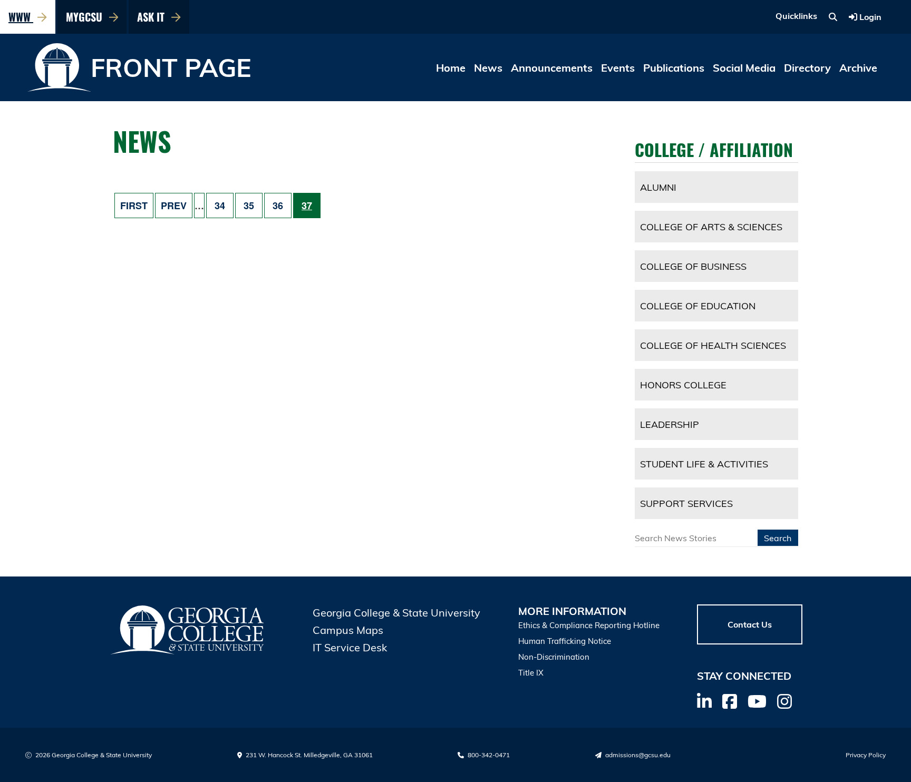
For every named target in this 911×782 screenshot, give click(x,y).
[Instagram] (784, 701)
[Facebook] (729, 701)
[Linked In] (704, 701)
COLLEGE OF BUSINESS (693, 266)
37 (307, 205)
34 (220, 205)
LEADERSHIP (669, 424)
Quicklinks (796, 16)
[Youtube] (757, 701)
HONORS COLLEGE (683, 384)
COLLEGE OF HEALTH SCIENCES (713, 345)
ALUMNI (658, 187)
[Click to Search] (833, 17)
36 (278, 205)
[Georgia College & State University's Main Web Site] (188, 630)
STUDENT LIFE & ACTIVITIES (704, 464)
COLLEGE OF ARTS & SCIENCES (711, 226)
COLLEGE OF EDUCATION (697, 305)
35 (249, 205)
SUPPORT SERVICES (686, 503)
